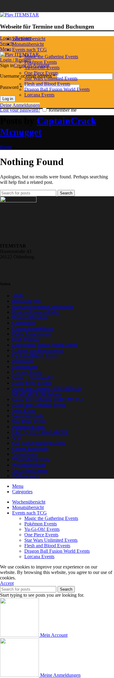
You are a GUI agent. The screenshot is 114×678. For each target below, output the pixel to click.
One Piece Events (41, 73)
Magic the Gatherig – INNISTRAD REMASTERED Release (46, 391)
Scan (17, 437)
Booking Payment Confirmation (43, 306)
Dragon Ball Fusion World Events (57, 89)
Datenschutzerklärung (33, 328)
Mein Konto (24, 410)
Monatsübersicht (28, 415)
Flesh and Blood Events (47, 83)
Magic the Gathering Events (51, 56)
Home (6, 147)
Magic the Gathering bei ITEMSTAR (48, 399)
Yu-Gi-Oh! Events (42, 67)
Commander (24, 323)
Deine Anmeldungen (20, 105)
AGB (17, 295)
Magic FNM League (32, 383)
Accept (7, 583)
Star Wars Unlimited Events (51, 78)
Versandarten (24, 454)
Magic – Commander (32, 377)
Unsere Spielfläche (30, 448)
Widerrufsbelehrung (31, 459)
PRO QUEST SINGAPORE (40, 432)
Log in (7, 98)
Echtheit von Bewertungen (38, 350)
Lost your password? (20, 110)
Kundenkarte (24, 366)
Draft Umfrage (26, 339)
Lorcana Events (39, 94)
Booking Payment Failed (36, 312)
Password (11, 87)
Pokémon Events (40, 62)
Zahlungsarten (26, 475)
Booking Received (30, 317)
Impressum (22, 361)
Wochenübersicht (28, 464)
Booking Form (26, 301)
